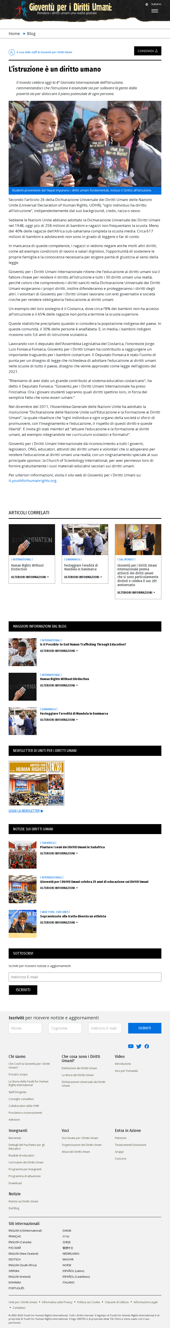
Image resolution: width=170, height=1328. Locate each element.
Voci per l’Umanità (126, 1071)
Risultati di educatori (21, 1155)
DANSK (67, 1230)
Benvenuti (15, 1138)
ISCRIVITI (145, 1028)
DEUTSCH (15, 1259)
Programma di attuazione (25, 1176)
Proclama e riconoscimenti (25, 1113)
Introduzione (123, 1064)
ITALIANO (69, 1282)
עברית (66, 1236)
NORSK (67, 1265)
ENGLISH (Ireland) (19, 1277)
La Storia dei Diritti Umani (78, 1075)
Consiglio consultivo (21, 1099)
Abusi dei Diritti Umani (76, 1152)
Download (15, 1183)
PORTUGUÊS (16, 1288)
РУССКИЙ (15, 1248)
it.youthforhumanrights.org (32, 480)
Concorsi (120, 1158)
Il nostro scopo (18, 1074)
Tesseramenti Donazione (130, 1145)
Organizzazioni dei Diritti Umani (82, 1145)
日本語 (67, 1242)
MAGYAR (68, 1259)
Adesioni (14, 1119)
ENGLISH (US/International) (25, 1230)
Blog (31, 33)
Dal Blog (14, 1208)
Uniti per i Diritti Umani (23, 1302)
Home (14, 33)
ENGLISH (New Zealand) (23, 1254)
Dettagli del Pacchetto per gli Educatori (27, 1147)
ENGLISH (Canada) (20, 1242)
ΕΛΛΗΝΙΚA (15, 1282)
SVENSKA (14, 1271)
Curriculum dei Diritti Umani (26, 1162)
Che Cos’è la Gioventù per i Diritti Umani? (29, 1065)
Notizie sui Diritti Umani (23, 1201)
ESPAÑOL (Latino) (73, 1271)
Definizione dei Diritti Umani (79, 1068)
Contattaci (19, 1308)
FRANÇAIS (15, 1236)
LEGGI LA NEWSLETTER (26, 811)
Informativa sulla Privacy (57, 1302)
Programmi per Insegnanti (25, 1169)
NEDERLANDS (71, 1254)
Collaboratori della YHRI (24, 1106)
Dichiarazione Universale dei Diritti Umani (83, 1084)
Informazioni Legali (146, 1302)
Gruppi (119, 1152)
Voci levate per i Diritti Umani (80, 1138)
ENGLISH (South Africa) (23, 1265)
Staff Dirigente (17, 1092)
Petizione (120, 1138)
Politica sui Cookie (88, 1302)
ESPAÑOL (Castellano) (76, 1277)
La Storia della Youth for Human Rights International (28, 1083)
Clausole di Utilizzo (117, 1302)
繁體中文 (68, 1248)
